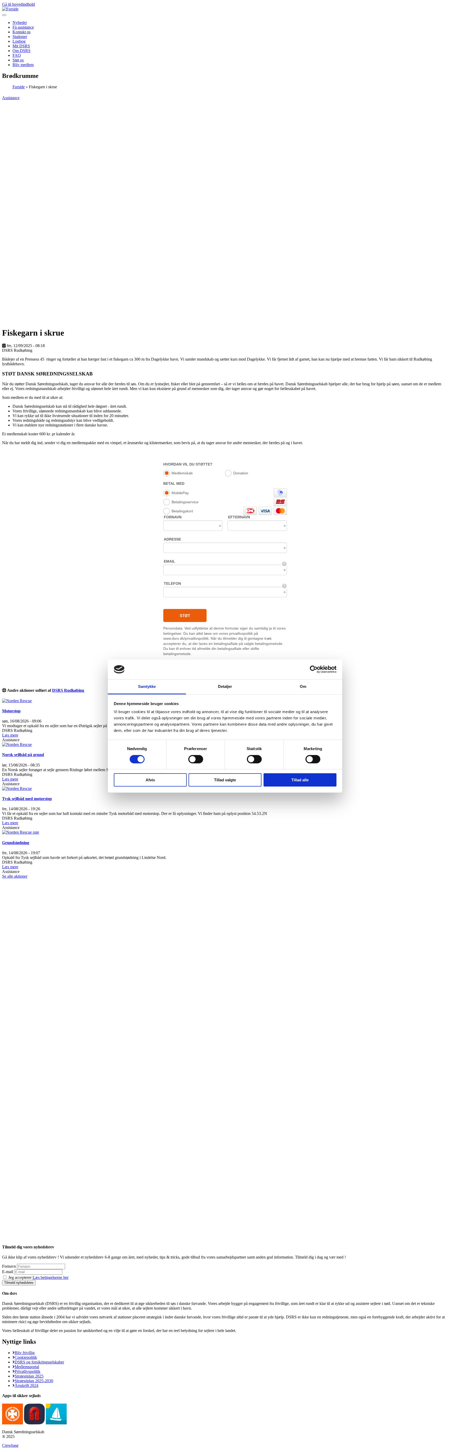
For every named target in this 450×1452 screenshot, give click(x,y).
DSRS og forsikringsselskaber (39, 1362)
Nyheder (19, 22)
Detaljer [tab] (225, 686)
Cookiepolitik (26, 1357)
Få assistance (23, 27)
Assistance (11, 98)
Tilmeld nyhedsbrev (19, 1283)
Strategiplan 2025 (29, 1376)
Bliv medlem (23, 64)
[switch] (195, 759)
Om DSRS (21, 50)
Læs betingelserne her (50, 1277)
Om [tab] (303, 686)
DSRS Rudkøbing (68, 690)
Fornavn (9, 1266)
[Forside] (10, 9)
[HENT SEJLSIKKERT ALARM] (34, 1423)
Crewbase (10, 1445)
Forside (18, 87)
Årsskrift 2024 (26, 1385)
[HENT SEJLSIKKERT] (56, 1423)
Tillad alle (300, 780)
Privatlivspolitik (27, 1371)
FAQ (16, 55)
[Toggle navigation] (4, 15)
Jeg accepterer (37, 1277)
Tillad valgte (225, 780)
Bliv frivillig (25, 1352)
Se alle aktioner (14, 876)
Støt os (18, 60)
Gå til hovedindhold (18, 4)
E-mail (7, 1271)
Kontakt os (21, 32)
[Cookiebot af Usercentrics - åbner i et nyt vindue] (313, 669)
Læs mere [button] (10, 735)
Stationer (19, 36)
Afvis (150, 780)
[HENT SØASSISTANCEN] (12, 1423)
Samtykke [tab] (147, 686)
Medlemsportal (27, 1367)
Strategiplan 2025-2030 (34, 1381)
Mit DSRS (21, 46)
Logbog (19, 41)
